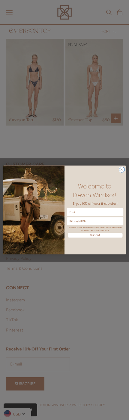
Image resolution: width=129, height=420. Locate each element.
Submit (95, 235)
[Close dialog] (121, 169)
